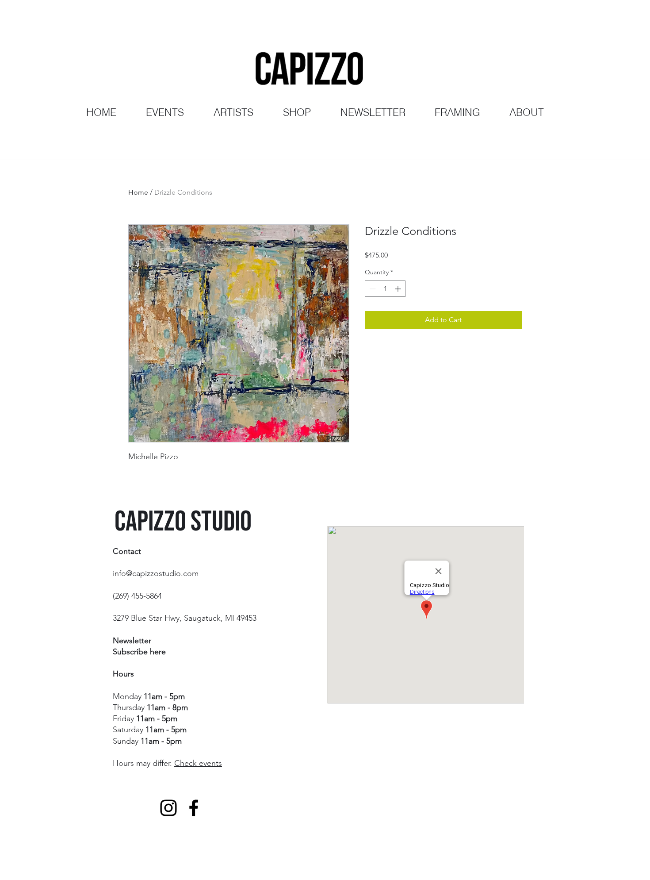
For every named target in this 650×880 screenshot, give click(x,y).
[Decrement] (371, 288)
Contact (127, 551)
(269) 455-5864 (137, 596)
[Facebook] (194, 808)
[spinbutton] (385, 288)
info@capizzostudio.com (156, 573)
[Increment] (398, 288)
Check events (198, 763)
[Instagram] (168, 808)
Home (138, 192)
